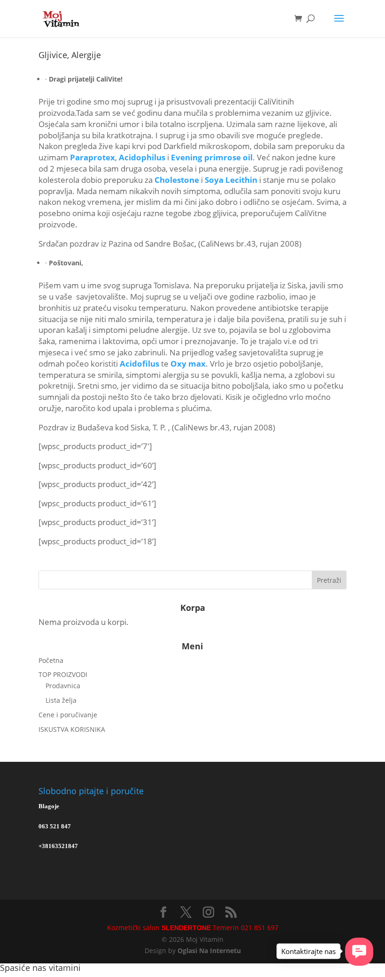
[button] (359, 952)
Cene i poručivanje (67, 714)
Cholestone (176, 179)
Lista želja (61, 700)
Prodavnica (63, 685)
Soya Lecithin (231, 179)
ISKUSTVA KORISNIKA (71, 729)
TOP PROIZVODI (62, 674)
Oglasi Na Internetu (209, 950)
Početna (50, 660)
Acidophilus (142, 157)
